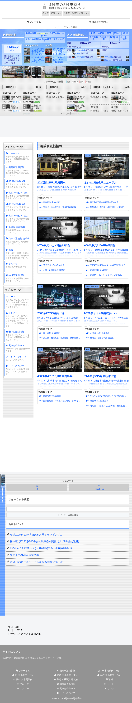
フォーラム (17, 157)
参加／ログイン (82, 13)
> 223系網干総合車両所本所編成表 (103, 202)
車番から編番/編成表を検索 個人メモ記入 (45, 40)
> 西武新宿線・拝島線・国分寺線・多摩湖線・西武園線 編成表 (61, 401)
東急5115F (108, 60)
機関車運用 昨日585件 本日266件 (45, 34)
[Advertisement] (66, 127)
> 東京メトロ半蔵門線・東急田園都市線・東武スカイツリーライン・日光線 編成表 (61, 207)
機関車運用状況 (17, 171)
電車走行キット (18, 348)
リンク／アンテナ (16, 358)
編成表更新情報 (17, 278)
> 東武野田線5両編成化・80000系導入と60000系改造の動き (108, 265)
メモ (46, 13)
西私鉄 (117, 33)
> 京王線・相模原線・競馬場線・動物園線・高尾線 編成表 (61, 338)
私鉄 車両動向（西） (17, 218)
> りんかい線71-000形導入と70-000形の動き (108, 396)
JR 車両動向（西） (17, 207)
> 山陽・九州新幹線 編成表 (53, 270)
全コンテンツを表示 (67, 27)
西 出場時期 (104, 38)
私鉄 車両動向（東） (17, 195)
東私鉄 (101, 33)
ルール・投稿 (124, 38)
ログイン (57, 13)
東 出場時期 (93, 38)
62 (40, 87)
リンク (110, 688)
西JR (109, 33)
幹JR (125, 33)
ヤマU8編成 (108, 57)
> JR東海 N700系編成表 (98, 333)
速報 (17, 254)
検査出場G (114, 38)
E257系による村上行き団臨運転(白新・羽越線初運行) (41, 548)
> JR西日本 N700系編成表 (52, 265)
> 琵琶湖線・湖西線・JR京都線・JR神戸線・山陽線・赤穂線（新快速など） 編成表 (108, 207)
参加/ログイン (13, 48)
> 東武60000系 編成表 (98, 270)
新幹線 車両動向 (17, 230)
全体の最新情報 (17, 335)
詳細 (59, 657)
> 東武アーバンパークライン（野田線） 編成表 (108, 275)
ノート (17, 301)
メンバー (17, 319)
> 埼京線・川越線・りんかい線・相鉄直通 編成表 (108, 406)
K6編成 (77, 53)
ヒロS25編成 (80, 57)
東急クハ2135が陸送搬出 (24, 555)
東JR (92, 33)
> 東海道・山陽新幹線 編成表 (101, 338)
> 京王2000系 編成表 (50, 333)
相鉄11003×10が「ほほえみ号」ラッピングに (36, 534)
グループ (16, 267)
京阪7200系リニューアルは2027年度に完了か (36, 562)
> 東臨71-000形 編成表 (98, 401)
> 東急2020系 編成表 (50, 202)
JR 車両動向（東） (17, 184)
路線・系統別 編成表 (17, 241)
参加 (68, 13)
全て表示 (67, 113)
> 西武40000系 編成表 (51, 396)
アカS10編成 (80, 50)
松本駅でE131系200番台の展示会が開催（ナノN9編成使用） (45, 541)
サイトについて (17, 370)
